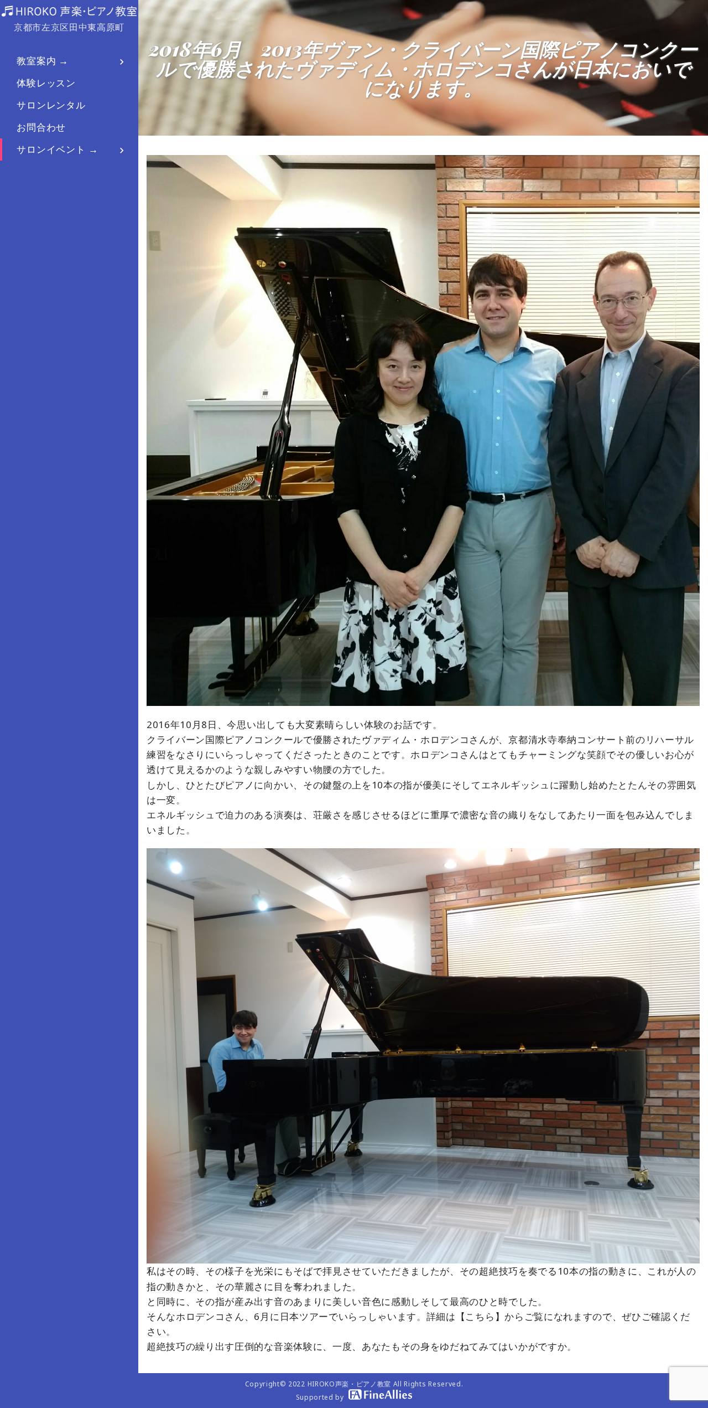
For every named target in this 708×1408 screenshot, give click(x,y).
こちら (479, 1316)
